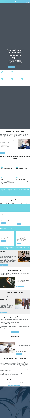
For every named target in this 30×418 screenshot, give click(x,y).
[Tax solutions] (12, 72)
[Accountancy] (2, 79)
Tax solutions (13, 74)
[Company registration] (2, 72)
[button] (15, 1)
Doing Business (24, 74)
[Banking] (12, 79)
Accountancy (3, 81)
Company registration (5, 74)
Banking (12, 81)
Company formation (25, 81)
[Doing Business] (22, 72)
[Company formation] (22, 79)
